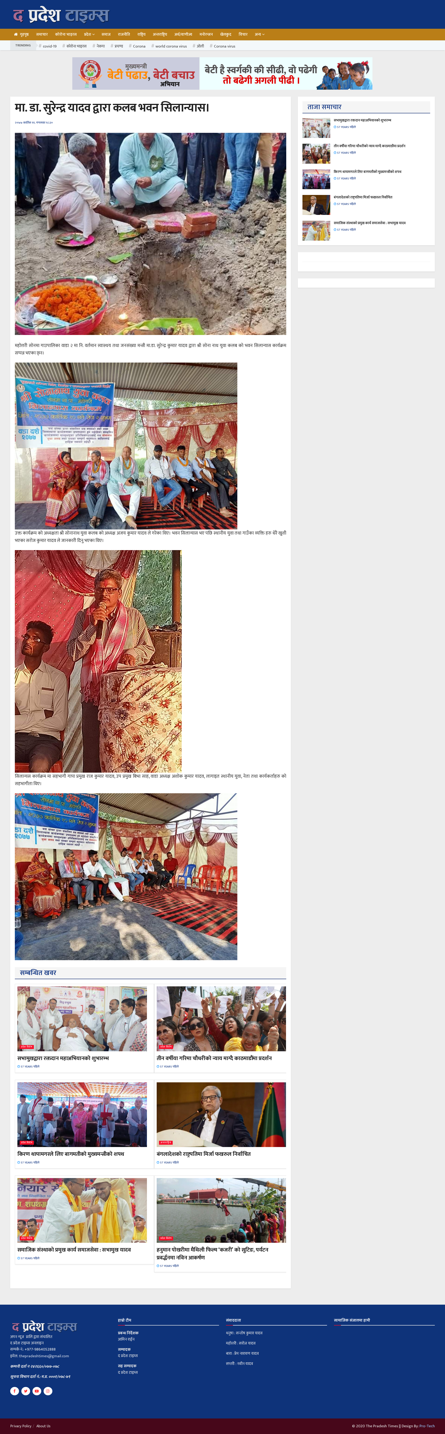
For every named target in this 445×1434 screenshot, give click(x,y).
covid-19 (50, 46)
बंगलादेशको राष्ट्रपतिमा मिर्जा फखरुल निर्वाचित (204, 1154)
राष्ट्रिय (141, 34)
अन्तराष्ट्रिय (160, 34)
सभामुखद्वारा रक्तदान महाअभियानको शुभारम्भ (63, 1058)
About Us (43, 1426)
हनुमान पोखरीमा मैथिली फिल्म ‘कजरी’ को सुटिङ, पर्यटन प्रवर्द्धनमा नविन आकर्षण (212, 1253)
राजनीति (124, 34)
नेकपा (101, 46)
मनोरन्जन (206, 34)
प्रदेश (87, 34)
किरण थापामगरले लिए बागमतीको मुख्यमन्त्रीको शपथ (70, 1154)
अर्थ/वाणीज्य (183, 34)
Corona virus (224, 46)
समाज (106, 34)
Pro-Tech (427, 1426)
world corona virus (171, 46)
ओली (200, 46)
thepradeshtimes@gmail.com (44, 1356)
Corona (139, 46)
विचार (243, 34)
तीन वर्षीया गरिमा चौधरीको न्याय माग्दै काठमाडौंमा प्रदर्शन (214, 1058)
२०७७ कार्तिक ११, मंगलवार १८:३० (34, 122)
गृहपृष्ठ (24, 34)
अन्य (258, 34)
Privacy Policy (20, 1426)
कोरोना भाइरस (66, 34)
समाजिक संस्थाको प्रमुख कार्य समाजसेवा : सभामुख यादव (74, 1250)
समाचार (42, 34)
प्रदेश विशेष (26, 1047)
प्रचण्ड (119, 46)
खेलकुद (225, 34)
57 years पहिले (29, 1066)
